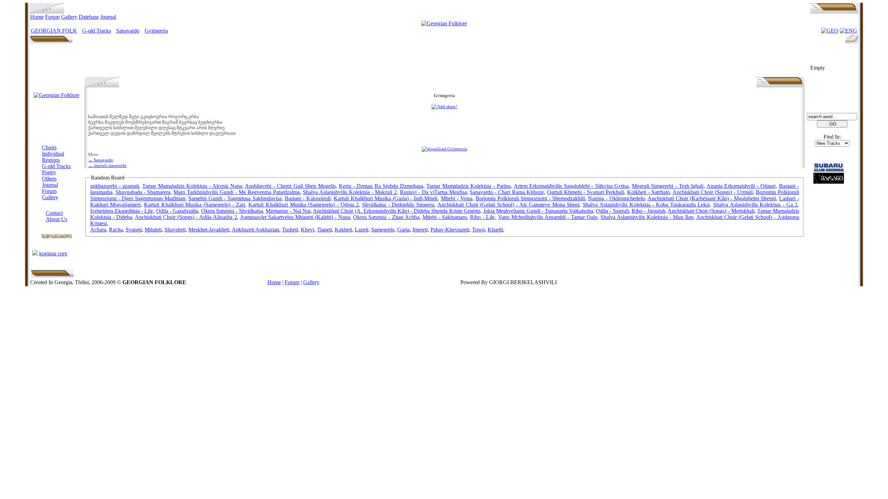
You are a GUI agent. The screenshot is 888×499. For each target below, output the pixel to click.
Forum (52, 17)
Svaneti (134, 230)
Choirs (49, 147)
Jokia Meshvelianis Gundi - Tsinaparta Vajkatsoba (538, 211)
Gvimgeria (156, 31)
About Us (56, 219)
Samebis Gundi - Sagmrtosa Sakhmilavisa (234, 198)
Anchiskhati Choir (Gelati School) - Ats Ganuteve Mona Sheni (508, 205)
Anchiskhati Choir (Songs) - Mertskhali (711, 211)
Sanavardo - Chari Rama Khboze (507, 192)
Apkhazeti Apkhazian (255, 230)
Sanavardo (127, 31)
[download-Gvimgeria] (444, 148)
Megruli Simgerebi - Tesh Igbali (668, 186)
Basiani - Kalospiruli (308, 198)
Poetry (49, 172)
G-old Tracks (96, 31)
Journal (108, 17)
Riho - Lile (482, 217)
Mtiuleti (153, 230)
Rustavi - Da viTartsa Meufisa (433, 192)
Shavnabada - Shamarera (143, 192)
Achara (98, 230)
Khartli (495, 230)
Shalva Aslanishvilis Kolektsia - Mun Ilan (646, 217)
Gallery (69, 17)
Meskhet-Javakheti (208, 230)
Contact (54, 213)
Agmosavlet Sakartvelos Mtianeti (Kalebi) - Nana (295, 217)
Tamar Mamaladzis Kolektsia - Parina (468, 186)
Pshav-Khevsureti (449, 230)
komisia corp (53, 253)
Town (478, 230)
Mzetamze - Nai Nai (288, 211)
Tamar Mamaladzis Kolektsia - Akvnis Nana (192, 186)
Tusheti (290, 230)
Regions (51, 160)
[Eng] (848, 31)
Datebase (89, 17)
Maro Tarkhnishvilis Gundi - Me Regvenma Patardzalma (236, 192)
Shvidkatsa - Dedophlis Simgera (398, 205)
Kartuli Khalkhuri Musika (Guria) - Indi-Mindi (386, 198)
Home (37, 17)
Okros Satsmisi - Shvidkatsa (232, 211)
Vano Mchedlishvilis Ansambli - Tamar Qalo (548, 217)
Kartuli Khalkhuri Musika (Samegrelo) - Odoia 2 (303, 205)
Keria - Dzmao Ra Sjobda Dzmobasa (381, 186)
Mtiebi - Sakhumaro (444, 217)
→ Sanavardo (100, 160)
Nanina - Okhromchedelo (616, 198)
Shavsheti (175, 230)
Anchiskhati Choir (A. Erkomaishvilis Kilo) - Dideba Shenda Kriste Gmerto (396, 211)
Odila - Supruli (612, 211)
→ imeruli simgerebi (107, 165)
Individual (53, 154)
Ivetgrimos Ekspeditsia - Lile (121, 211)
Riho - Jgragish (648, 211)
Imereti (420, 230)
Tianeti (324, 230)
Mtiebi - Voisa (456, 198)
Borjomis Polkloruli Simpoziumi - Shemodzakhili (530, 198)
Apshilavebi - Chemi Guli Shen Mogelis (290, 186)
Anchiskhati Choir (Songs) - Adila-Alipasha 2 (186, 217)
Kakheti (343, 230)
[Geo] (829, 31)
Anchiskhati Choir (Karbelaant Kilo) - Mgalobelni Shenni (712, 198)
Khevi (307, 230)
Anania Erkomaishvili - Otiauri (741, 186)
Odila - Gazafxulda (177, 211)
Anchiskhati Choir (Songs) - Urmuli (713, 192)
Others (49, 179)
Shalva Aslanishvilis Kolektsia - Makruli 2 (350, 192)
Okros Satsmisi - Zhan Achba (386, 217)
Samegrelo (382, 230)
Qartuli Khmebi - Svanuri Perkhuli (585, 192)
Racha (116, 230)
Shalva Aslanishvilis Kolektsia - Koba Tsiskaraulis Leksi (646, 205)
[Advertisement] (444, 61)
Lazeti (361, 230)
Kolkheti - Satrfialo (648, 192)
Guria (403, 230)
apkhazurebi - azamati (114, 186)
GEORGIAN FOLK (54, 31)
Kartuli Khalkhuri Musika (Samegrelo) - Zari (194, 205)
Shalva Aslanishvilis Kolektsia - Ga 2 (755, 205)
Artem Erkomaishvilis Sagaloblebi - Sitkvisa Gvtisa (571, 186)
